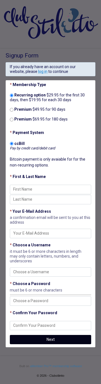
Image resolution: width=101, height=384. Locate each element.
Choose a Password (30, 283)
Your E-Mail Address (30, 211)
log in (42, 71)
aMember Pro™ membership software (56, 366)
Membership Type (28, 84)
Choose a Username (30, 245)
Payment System (27, 132)
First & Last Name (28, 176)
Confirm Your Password (33, 313)
